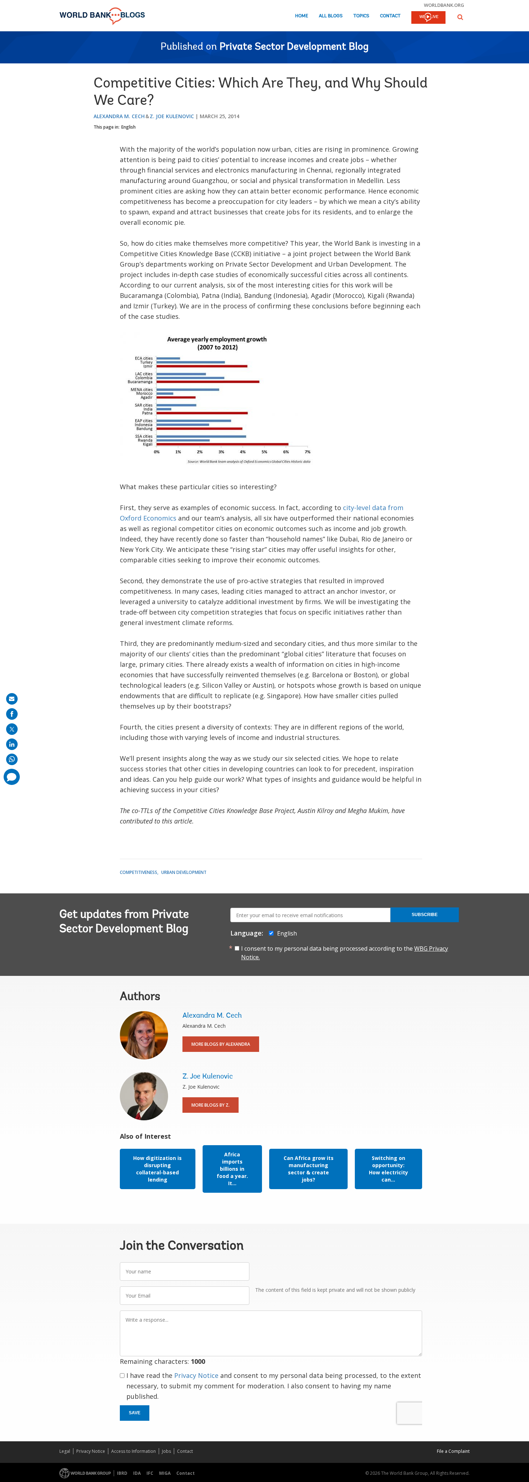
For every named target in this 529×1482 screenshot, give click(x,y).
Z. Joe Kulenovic (172, 116)
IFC (149, 1473)
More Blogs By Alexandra (220, 1044)
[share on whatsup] (12, 759)
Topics (361, 16)
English (128, 127)
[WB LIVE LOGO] (428, 18)
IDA (137, 1473)
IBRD (122, 1473)
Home (301, 16)
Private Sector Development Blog (294, 47)
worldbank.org (444, 5)
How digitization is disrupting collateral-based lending (157, 1169)
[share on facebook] (12, 714)
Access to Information (133, 1451)
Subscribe (425, 914)
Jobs (166, 1451)
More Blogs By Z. (210, 1105)
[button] (460, 17)
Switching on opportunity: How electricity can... (388, 1169)
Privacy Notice (196, 1375)
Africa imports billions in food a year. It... (232, 1169)
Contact (390, 16)
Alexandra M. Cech (119, 116)
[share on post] (12, 729)
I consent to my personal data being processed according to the (344, 953)
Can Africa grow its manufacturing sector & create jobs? (309, 1169)
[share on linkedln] (12, 744)
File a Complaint (453, 1451)
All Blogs (331, 16)
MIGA (165, 1473)
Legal (64, 1451)
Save (134, 1412)
